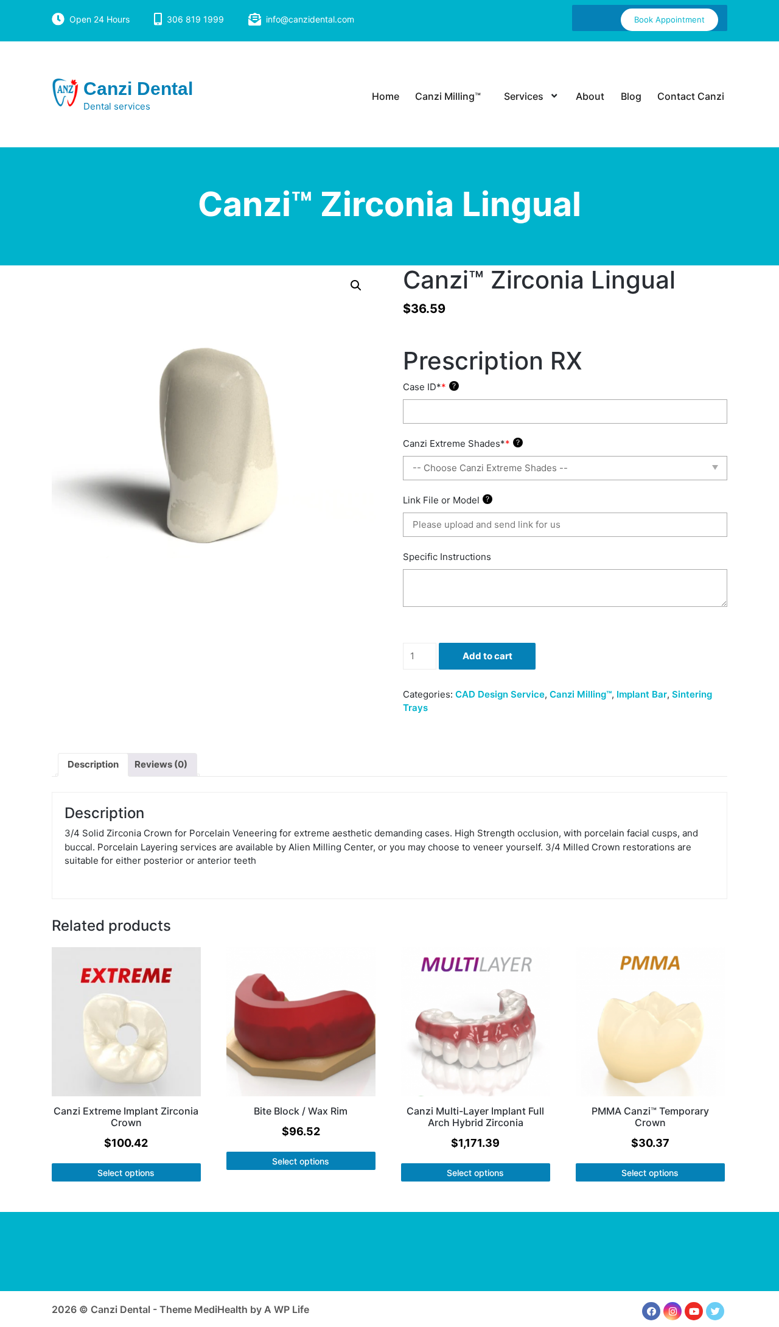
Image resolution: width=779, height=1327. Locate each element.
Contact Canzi (690, 96)
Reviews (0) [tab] (160, 764)
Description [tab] (93, 764)
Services (523, 96)
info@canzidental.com (310, 19)
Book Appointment (669, 19)
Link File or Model (446, 500)
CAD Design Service (500, 694)
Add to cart (487, 656)
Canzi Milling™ (448, 96)
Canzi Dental (138, 89)
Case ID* (429, 387)
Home (385, 96)
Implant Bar (642, 694)
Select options (126, 1173)
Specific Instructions (447, 556)
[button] (356, 285)
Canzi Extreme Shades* (461, 443)
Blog (631, 96)
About (590, 96)
